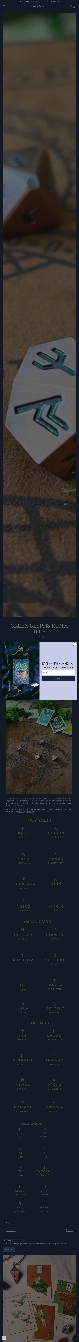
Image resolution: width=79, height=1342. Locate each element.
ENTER (58, 679)
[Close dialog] (74, 644)
